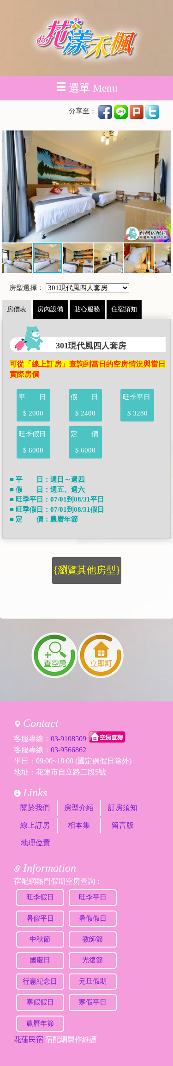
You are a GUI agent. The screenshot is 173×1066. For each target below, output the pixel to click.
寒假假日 (40, 1002)
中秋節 (40, 939)
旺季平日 (93, 897)
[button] (10, 186)
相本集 (79, 825)
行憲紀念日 (40, 981)
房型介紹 (79, 808)
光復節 (92, 960)
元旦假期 (93, 981)
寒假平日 (93, 1002)
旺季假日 (40, 897)
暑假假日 (93, 918)
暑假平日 (40, 918)
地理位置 (35, 843)
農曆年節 (40, 1023)
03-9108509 (68, 739)
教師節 (92, 939)
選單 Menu (93, 88)
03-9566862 (68, 750)
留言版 (123, 825)
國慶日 (40, 960)
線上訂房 (35, 825)
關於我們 (35, 808)
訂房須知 (122, 808)
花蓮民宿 (28, 1039)
